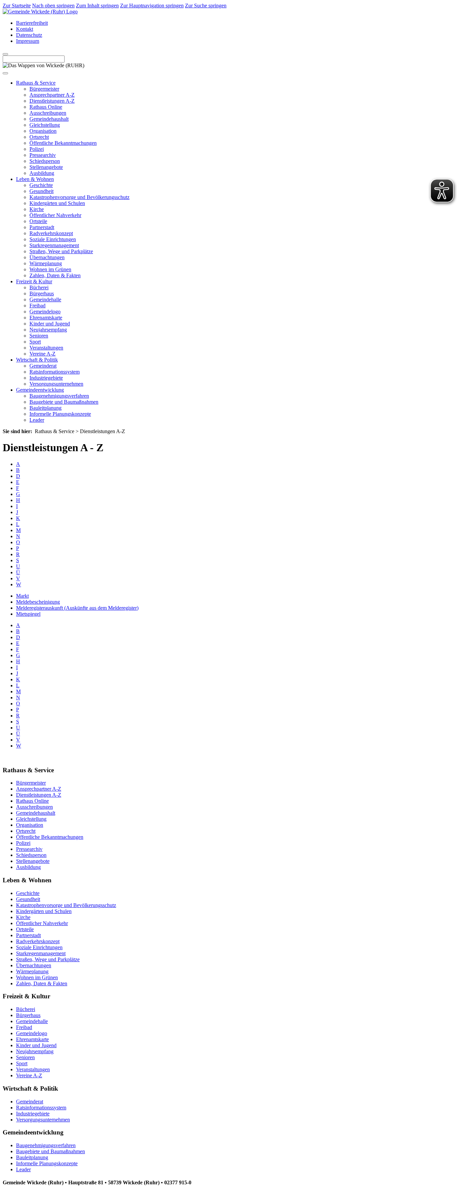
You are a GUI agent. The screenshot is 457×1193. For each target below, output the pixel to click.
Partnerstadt (41, 227)
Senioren (38, 335)
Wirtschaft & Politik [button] (37, 360)
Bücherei (39, 287)
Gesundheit (41, 191)
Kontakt (24, 29)
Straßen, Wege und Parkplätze (61, 251)
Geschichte (41, 185)
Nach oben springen (53, 5)
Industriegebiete (46, 378)
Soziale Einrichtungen (52, 239)
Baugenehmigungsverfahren (59, 396)
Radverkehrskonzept (51, 233)
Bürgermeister (44, 89)
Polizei (36, 149)
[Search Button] (5, 54)
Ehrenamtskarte (45, 317)
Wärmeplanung (45, 263)
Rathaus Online (45, 107)
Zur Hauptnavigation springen (152, 5)
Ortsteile (38, 221)
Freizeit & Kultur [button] (34, 281)
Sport (35, 341)
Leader (36, 420)
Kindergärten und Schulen (57, 203)
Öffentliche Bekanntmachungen (63, 143)
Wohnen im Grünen (50, 269)
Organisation (43, 131)
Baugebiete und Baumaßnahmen (63, 402)
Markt (22, 596)
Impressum (27, 41)
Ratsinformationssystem (54, 372)
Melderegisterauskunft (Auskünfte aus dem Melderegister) (77, 608)
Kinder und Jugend (49, 323)
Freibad (37, 305)
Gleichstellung (44, 125)
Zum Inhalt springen (97, 5)
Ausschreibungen (47, 113)
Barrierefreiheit (32, 23)
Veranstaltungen (46, 348)
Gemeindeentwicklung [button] (40, 390)
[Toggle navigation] (5, 73)
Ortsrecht (39, 137)
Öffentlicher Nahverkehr (55, 215)
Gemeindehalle (45, 299)
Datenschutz (29, 35)
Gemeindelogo (45, 311)
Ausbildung (41, 173)
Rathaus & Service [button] (36, 83)
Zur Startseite (17, 5)
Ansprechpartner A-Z (52, 95)
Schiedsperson (44, 161)
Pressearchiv (42, 155)
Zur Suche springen (205, 5)
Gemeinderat (43, 366)
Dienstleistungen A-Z (52, 101)
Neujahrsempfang (48, 329)
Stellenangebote (46, 167)
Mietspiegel (28, 614)
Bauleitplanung (45, 408)
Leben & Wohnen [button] (35, 179)
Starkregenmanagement (54, 245)
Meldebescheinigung (38, 602)
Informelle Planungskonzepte (60, 414)
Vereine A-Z (42, 354)
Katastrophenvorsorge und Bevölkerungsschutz (79, 197)
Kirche (36, 209)
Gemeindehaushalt (49, 119)
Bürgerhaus (41, 293)
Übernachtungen (47, 257)
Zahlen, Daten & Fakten (55, 275)
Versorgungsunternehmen (56, 384)
